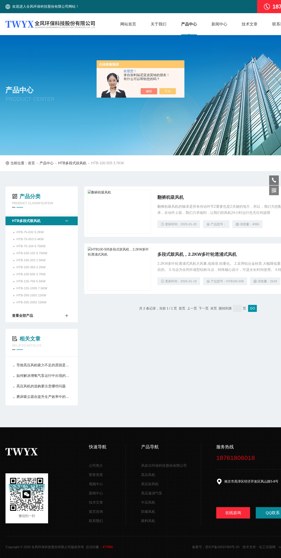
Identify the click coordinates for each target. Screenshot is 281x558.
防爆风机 (148, 511)
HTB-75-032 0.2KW (30, 232)
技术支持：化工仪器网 (259, 547)
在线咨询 (233, 513)
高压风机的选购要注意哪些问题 (41, 386)
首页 (31, 163)
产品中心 (189, 24)
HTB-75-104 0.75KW (30, 246)
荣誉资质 (96, 475)
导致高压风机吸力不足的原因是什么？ (43, 365)
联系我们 (96, 521)
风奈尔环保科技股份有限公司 (164, 465)
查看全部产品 (22, 315)
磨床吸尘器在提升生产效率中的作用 (43, 397)
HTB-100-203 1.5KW (30, 260)
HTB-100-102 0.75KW (31, 253)
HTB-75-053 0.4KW (30, 239)
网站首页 (128, 24)
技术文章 (250, 24)
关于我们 (158, 24)
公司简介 (96, 465)
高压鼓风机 (150, 484)
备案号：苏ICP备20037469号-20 (215, 547)
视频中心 (96, 484)
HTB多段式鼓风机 (72, 163)
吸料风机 (148, 521)
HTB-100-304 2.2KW (30, 267)
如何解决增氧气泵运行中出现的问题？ (43, 375)
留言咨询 (96, 511)
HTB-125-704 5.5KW (30, 281)
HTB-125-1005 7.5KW (31, 288)
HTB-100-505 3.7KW (30, 274)
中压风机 (148, 502)
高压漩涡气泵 (151, 493)
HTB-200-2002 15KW (31, 302)
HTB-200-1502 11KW (31, 295)
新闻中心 (219, 24)
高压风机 (148, 475)
